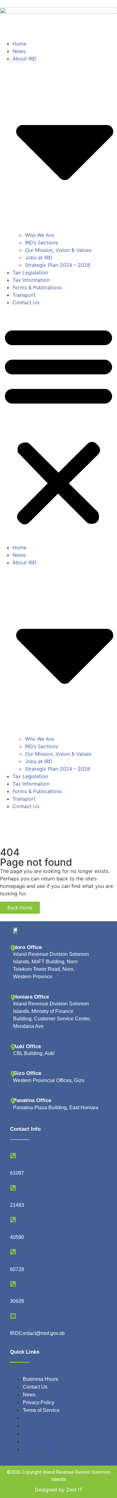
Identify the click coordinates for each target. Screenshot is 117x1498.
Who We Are (39, 235)
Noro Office (24, 1166)
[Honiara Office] (13, 1188)
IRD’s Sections (41, 242)
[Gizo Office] (13, 1252)
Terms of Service (41, 1410)
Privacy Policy (38, 1402)
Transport (24, 295)
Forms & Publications (37, 287)
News (19, 51)
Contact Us (25, 302)
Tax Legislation (30, 272)
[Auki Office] (13, 1219)
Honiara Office (28, 1198)
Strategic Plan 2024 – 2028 (57, 265)
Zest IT (74, 1489)
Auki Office (24, 1230)
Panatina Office (29, 1294)
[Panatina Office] (13, 1284)
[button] (58, 425)
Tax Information (31, 280)
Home (19, 44)
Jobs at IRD (38, 257)
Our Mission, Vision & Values (58, 250)
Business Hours (40, 1379)
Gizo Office (24, 1262)
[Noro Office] (13, 1156)
